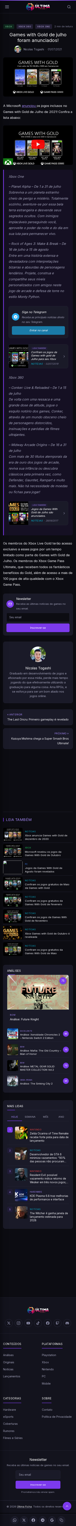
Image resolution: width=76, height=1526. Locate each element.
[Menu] (7, 7)
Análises (8, 1355)
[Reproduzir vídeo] (38, 145)
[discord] (67, 1323)
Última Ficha (24, 1506)
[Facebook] (33, 1520)
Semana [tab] (30, 1116)
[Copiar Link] (61, 1520)
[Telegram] (43, 1520)
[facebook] (48, 1323)
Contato (47, 1409)
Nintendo (48, 1369)
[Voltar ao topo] (67, 1506)
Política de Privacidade (57, 1416)
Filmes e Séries (13, 1438)
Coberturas (10, 1423)
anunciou (29, 106)
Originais (8, 1362)
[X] (24, 1520)
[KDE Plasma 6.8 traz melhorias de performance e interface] (21, 1195)
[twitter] (9, 1323)
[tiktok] (38, 1323)
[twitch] (57, 1323)
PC (44, 1376)
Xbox (8, 26)
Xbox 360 (25, 26)
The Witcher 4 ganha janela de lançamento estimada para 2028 (49, 1217)
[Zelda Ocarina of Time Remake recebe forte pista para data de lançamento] (21, 1133)
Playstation (49, 1355)
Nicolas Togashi (34, 49)
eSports (8, 1416)
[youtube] (28, 1323)
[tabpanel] (38, 1174)
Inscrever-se (38, 627)
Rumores (8, 1431)
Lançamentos (11, 1376)
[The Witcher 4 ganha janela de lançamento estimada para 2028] (21, 1212)
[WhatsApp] (15, 1520)
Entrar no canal (38, 330)
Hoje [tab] (14, 1116)
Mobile (46, 1383)
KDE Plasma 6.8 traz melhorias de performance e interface (49, 1197)
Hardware (9, 1409)
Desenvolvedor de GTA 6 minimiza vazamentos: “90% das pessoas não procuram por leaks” (47, 1158)
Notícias (8, 1369)
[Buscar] (69, 7)
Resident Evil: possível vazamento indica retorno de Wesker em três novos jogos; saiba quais (48, 1178)
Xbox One (43, 26)
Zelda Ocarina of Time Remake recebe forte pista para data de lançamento (49, 1137)
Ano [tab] (61, 1116)
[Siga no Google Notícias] (52, 1520)
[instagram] (18, 1323)
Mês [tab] (45, 1116)
